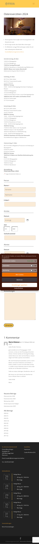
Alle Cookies (19, 275)
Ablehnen (19, 280)
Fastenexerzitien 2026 (10, 399)
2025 (5, 416)
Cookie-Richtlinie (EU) (29, 452)
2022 (5, 423)
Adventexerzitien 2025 (10, 406)
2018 (5, 433)
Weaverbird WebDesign (26, 541)
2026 (5, 413)
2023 (5, 421)
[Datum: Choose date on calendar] (27, 220)
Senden (8, 325)
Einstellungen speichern (19, 285)
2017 (5, 435)
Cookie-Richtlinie (18, 288)
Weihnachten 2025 (9, 401)
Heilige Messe (17, 474)
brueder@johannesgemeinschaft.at (14, 52)
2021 (5, 425)
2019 (5, 430)
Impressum (27, 449)
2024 (5, 418)
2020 (5, 428)
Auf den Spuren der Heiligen (11, 403)
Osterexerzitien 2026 (9, 396)
